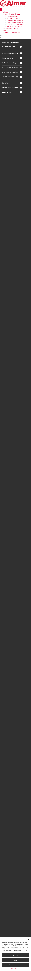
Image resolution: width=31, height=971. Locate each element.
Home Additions (12, 16)
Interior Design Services (15, 26)
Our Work (6, 30)
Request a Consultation (11, 32)
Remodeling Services (10, 14)
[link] (12, 43)
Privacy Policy (14, 968)
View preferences (15, 965)
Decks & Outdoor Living (15, 24)
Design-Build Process (10, 28)
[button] (28, 939)
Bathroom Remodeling (15, 20)
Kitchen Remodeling (14, 18)
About (5, 12)
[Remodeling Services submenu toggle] (19, 14)
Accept (15, 955)
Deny (15, 960)
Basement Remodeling (15, 22)
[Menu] (1, 9)
